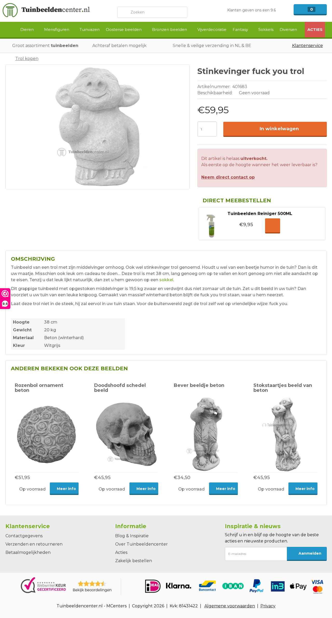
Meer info (66, 488)
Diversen (289, 29)
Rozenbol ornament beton (39, 387)
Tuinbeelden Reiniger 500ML (259, 213)
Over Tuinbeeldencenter (141, 544)
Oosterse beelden (124, 29)
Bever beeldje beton (199, 385)
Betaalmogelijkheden (28, 552)
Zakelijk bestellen (133, 560)
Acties (314, 29)
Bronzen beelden (170, 29)
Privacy (267, 605)
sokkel (166, 279)
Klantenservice (307, 45)
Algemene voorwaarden (229, 605)
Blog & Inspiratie (132, 535)
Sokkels (265, 29)
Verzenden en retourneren (34, 544)
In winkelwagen (279, 129)
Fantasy (241, 29)
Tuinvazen (90, 29)
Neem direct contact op (228, 177)
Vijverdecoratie (211, 29)
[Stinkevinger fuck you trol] (97, 126)
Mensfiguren (57, 29)
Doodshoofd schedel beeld (120, 387)
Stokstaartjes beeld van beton (282, 387)
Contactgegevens (24, 535)
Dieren (27, 29)
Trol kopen (26, 58)
